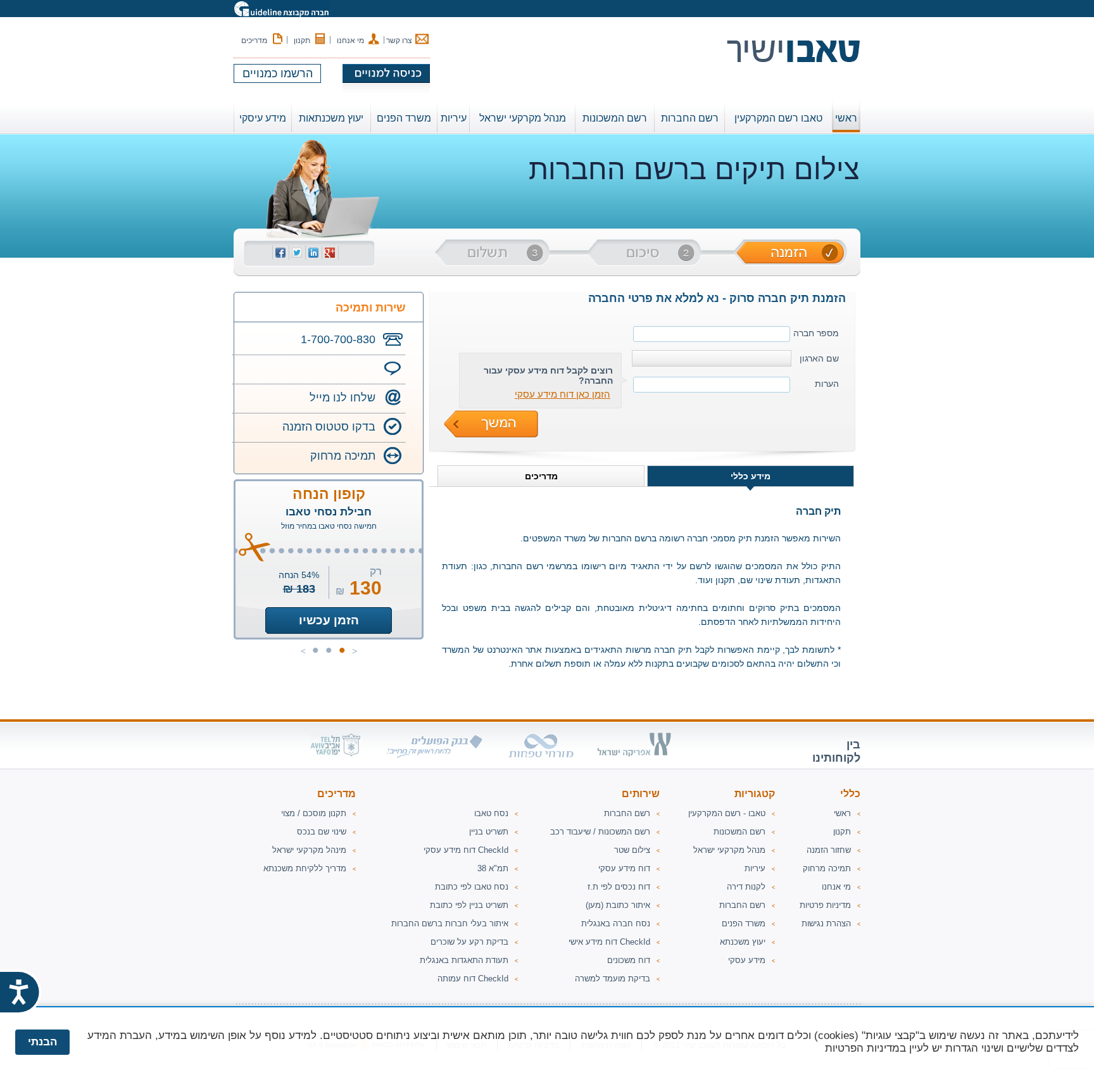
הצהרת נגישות (826, 923)
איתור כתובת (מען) (618, 905)
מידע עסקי (746, 960)
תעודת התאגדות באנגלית (464, 960)
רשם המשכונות (739, 831)
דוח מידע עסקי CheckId (466, 850)
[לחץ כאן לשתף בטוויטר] (297, 254)
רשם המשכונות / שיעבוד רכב (600, 831)
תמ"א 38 (492, 868)
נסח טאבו (491, 813)
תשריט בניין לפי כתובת (469, 905)
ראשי (846, 118)
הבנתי (42, 1042)
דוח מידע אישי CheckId (609, 942)
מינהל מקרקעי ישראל (309, 850)
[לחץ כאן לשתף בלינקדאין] (313, 254)
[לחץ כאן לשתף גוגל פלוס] (330, 254)
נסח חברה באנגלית (615, 923)
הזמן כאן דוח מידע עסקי (562, 394)
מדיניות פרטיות (825, 905)
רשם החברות (742, 905)
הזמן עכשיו (329, 620)
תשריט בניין (488, 831)
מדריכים (254, 40)
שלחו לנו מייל (342, 397)
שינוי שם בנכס (321, 831)
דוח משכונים (628, 960)
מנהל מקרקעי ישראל (729, 850)
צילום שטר (632, 850)
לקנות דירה (746, 886)
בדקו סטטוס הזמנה (328, 426)
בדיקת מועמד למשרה (612, 978)
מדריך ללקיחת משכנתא (304, 868)
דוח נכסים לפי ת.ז (619, 886)
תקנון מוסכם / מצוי (313, 813)
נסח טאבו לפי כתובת (471, 886)
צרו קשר (399, 40)
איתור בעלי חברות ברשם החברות (449, 923)
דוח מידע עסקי (624, 868)
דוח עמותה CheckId (472, 978)
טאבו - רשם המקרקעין (726, 813)
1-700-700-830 (338, 339)
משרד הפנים (743, 923)
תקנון (302, 40)
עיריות (755, 868)
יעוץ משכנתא (742, 942)
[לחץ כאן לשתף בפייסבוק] (280, 254)
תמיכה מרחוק (342, 456)
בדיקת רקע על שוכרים (469, 942)
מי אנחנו (350, 40)
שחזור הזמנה (829, 850)
